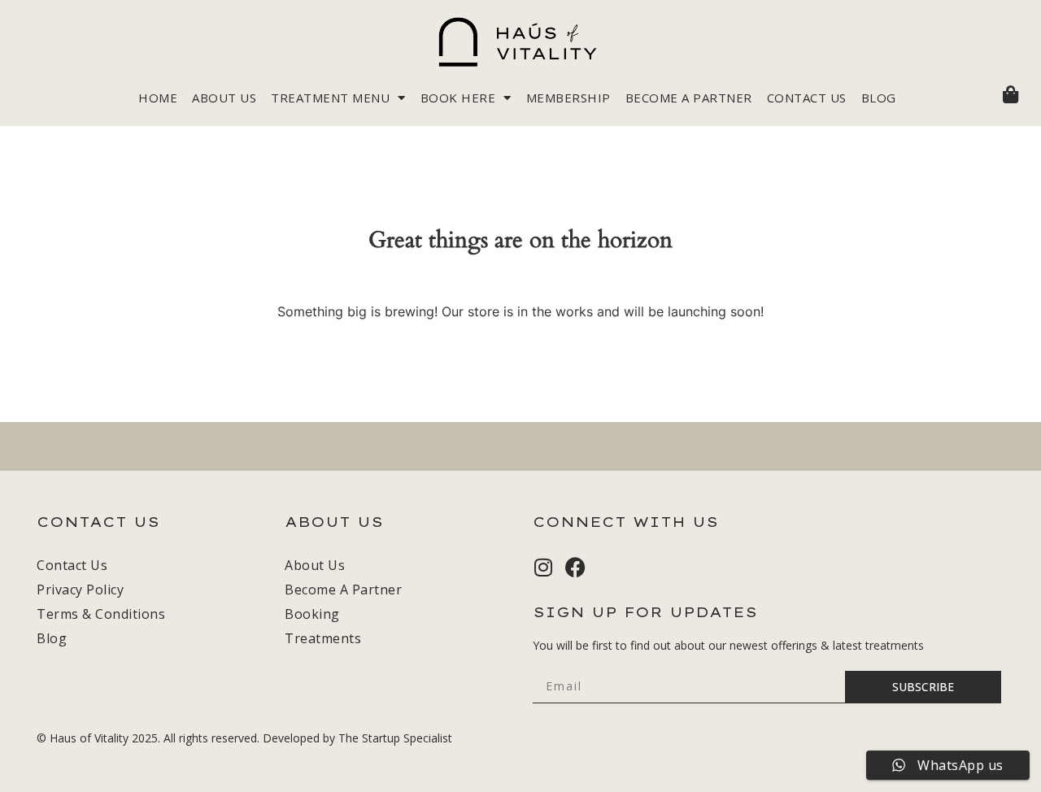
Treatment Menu (330, 97)
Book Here (458, 97)
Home (157, 97)
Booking (312, 614)
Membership (568, 97)
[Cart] (1010, 94)
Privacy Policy (80, 589)
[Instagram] (543, 567)
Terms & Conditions (101, 614)
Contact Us (807, 97)
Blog (878, 97)
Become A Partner (688, 97)
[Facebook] (575, 567)
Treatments (323, 638)
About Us (224, 97)
